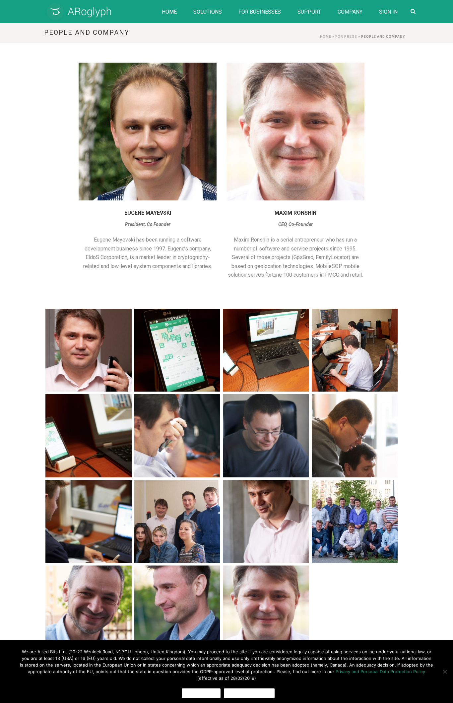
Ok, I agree (201, 693)
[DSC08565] (355, 435)
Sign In (388, 12)
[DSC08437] (177, 350)
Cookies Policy (249, 693)
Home (169, 12)
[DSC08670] (266, 607)
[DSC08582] (88, 521)
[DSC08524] (177, 435)
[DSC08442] (266, 350)
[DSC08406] (88, 350)
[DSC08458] (355, 350)
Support (309, 12)
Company (350, 12)
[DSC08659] (88, 607)
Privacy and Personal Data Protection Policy (380, 671)
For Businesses (259, 12)
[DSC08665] (177, 607)
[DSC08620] (266, 521)
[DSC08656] (355, 521)
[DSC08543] (266, 435)
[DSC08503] (88, 435)
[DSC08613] (177, 521)
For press (346, 36)
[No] (444, 671)
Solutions (207, 12)
